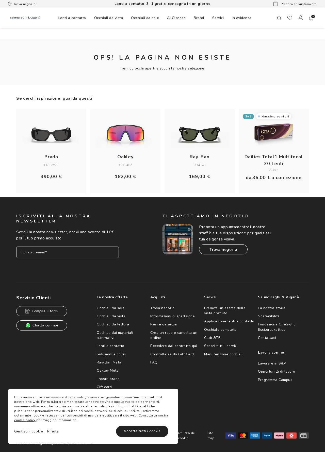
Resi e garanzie (163, 324)
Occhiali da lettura (113, 324)
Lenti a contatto (110, 345)
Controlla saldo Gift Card (172, 354)
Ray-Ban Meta (109, 362)
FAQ (154, 362)
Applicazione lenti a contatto (229, 321)
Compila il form (45, 311)
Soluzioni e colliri (111, 354)
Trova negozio (24, 4)
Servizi (218, 17)
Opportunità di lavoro (276, 371)
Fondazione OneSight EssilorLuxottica (276, 327)
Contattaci (267, 337)
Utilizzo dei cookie (187, 435)
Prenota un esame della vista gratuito (225, 311)
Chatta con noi (45, 325)
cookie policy (25, 420)
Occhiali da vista (111, 316)
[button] (311, 18)
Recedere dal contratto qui (173, 345)
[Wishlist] (289, 18)
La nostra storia (271, 308)
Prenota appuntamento (298, 4)
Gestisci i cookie (28, 431)
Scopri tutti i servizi (220, 345)
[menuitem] (72, 18)
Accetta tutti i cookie (142, 431)
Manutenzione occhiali (223, 354)
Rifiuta (53, 431)
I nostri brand (108, 378)
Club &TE (212, 337)
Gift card (104, 387)
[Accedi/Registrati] (300, 18)
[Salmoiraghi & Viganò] (25, 17)
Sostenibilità (269, 316)
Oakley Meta (108, 370)
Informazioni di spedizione (172, 316)
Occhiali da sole (111, 308)
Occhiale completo (220, 329)
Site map (211, 435)
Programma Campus (275, 379)
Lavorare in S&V (272, 363)
